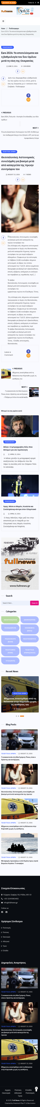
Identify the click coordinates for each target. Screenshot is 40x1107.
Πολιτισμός (10, 651)
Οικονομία (29, 629)
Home (3, 28)
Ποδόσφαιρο (14, 28)
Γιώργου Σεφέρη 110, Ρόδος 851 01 (17, 894)
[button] (16, 716)
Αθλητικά (10, 620)
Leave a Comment (11, 353)
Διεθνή (29, 620)
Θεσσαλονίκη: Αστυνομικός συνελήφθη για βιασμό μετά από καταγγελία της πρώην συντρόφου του (23, 286)
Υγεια (10, 661)
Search (35, 603)
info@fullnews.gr (10, 902)
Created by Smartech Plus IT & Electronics (20, 1103)
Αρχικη (7, 1090)
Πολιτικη (29, 639)
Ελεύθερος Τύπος (31, 292)
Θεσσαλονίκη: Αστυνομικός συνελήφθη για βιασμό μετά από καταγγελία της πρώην (16, 1032)
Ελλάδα (10, 628)
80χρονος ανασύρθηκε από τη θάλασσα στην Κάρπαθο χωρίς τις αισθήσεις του (20, 701)
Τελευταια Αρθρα (29, 651)
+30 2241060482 (11, 898)
